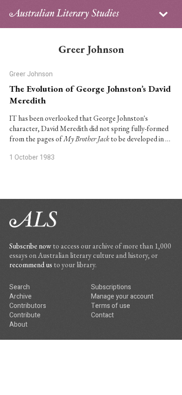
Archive (20, 296)
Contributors (27, 306)
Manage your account (122, 296)
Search (19, 287)
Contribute (25, 315)
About (18, 324)
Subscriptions (111, 287)
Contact (102, 315)
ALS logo (64, 14)
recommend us (30, 265)
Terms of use (110, 306)
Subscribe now (30, 246)
